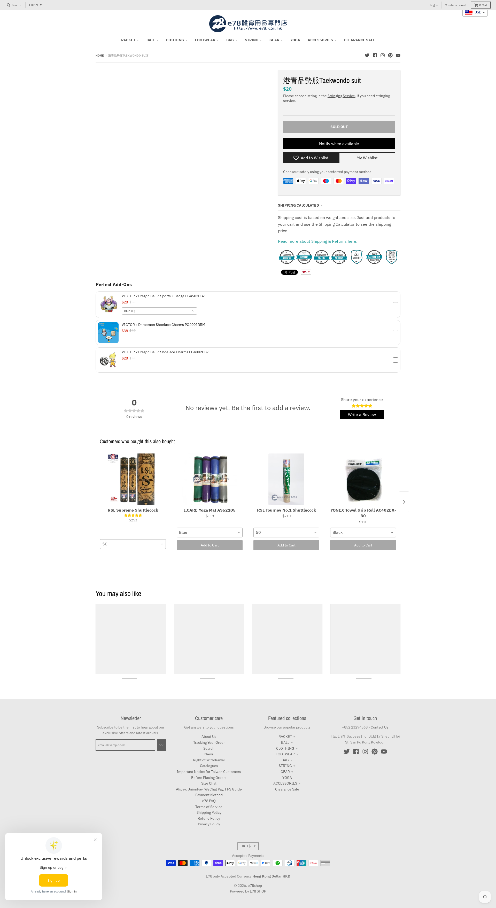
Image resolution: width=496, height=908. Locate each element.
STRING (285, 765)
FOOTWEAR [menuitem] (205, 40)
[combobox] (159, 311)
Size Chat (208, 783)
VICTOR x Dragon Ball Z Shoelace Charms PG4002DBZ (165, 352)
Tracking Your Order (209, 742)
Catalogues (209, 765)
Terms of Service (208, 806)
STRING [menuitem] (251, 40)
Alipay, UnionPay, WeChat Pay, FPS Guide (209, 789)
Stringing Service (341, 95)
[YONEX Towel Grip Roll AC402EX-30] (363, 479)
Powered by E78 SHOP (248, 891)
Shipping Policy (209, 812)
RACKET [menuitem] (128, 40)
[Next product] (404, 501)
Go (161, 745)
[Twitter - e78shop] (367, 55)
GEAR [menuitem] (274, 40)
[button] (248, 304)
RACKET (285, 736)
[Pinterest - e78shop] (390, 55)
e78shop (255, 885)
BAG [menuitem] (230, 40)
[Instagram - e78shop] (382, 55)
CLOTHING (285, 748)
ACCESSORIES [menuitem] (320, 40)
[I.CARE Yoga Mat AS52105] (210, 479)
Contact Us (379, 727)
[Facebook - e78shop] (375, 55)
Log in (434, 5)
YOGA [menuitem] (295, 40)
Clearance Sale (287, 789)
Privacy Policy (209, 824)
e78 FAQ (209, 801)
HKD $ (33, 5)
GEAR (285, 771)
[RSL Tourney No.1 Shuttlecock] (286, 479)
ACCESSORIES (285, 783)
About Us (209, 736)
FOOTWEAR (285, 754)
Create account (455, 5)
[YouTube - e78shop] (398, 55)
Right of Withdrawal (209, 760)
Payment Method (209, 795)
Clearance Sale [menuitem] (359, 40)
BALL (285, 742)
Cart (483, 5)
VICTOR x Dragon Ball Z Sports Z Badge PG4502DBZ (163, 296)
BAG (285, 760)
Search (208, 748)
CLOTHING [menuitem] (175, 40)
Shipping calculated (298, 205)
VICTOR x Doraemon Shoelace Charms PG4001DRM (163, 324)
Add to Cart (210, 545)
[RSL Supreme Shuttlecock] (133, 479)
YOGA (287, 777)
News (209, 754)
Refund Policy (209, 818)
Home (100, 55)
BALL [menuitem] (150, 40)
